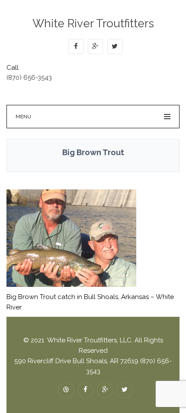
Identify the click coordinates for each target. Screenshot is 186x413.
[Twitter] (114, 46)
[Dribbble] (66, 390)
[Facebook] (75, 46)
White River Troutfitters (93, 23)
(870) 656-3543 (29, 77)
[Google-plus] (95, 46)
